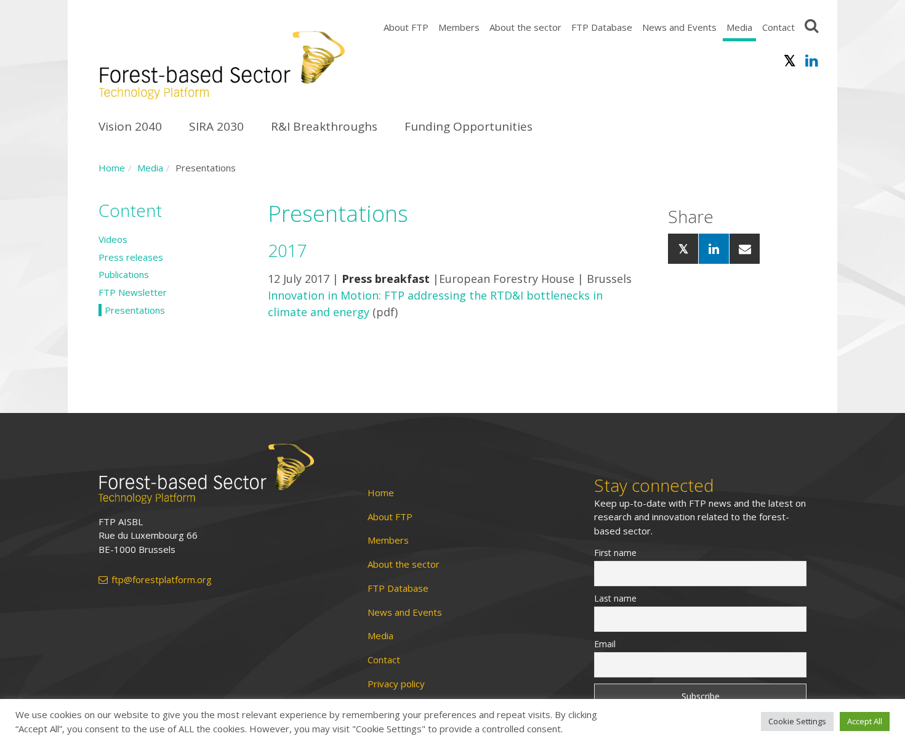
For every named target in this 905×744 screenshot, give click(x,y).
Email (605, 644)
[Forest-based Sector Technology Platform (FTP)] (219, 474)
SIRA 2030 (216, 126)
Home (112, 167)
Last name (615, 598)
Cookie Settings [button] (797, 721)
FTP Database (601, 27)
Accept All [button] (864, 721)
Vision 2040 (130, 126)
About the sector (525, 27)
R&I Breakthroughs (324, 126)
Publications (124, 274)
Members (459, 27)
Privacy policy (396, 684)
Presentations (135, 310)
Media (739, 27)
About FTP (406, 27)
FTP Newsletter (133, 292)
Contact (778, 27)
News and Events (679, 27)
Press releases (131, 257)
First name (615, 552)
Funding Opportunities (468, 126)
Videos (113, 239)
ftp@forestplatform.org (161, 580)
